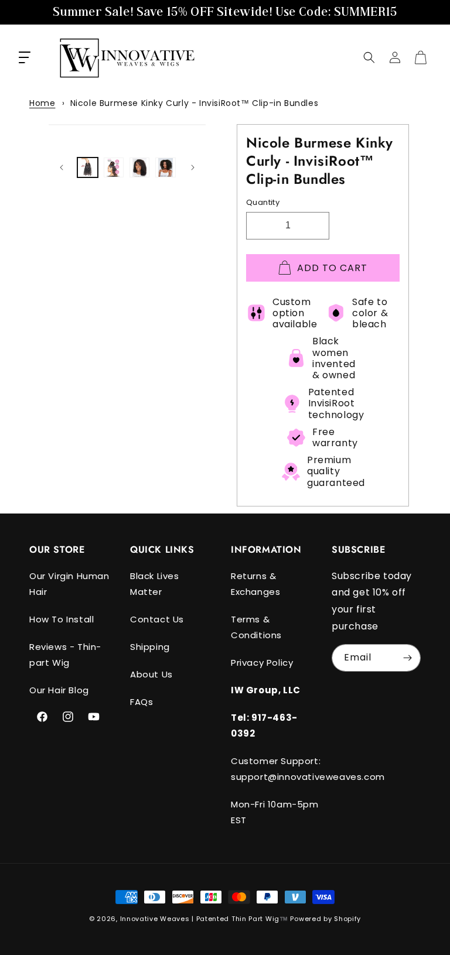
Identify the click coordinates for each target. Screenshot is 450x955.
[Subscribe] (407, 658)
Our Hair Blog (59, 690)
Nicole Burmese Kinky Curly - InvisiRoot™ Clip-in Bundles (194, 103)
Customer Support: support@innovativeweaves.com (308, 769)
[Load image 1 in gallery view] (87, 167)
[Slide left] (61, 167)
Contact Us (157, 619)
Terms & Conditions (256, 627)
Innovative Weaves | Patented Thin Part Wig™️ (204, 918)
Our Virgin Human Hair (69, 584)
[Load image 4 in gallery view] (165, 167)
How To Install (61, 619)
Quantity (262, 202)
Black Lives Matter (154, 584)
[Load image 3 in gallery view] (139, 167)
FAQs (141, 702)
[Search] (369, 57)
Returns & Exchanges (255, 584)
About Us (151, 674)
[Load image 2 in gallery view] (114, 167)
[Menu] (25, 57)
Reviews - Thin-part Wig (65, 655)
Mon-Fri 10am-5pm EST (275, 812)
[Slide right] (193, 167)
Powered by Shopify (325, 918)
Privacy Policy (262, 662)
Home (42, 103)
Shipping (150, 647)
